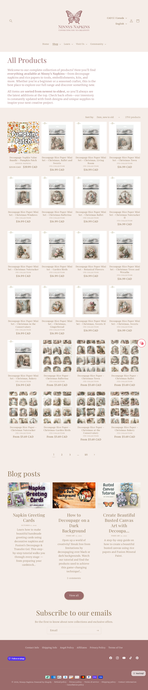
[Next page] (94, 454)
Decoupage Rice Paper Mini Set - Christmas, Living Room (91, 160)
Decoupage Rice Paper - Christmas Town (91, 377)
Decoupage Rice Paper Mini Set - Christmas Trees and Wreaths (124, 269)
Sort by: (89, 117)
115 (86, 454)
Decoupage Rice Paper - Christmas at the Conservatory (91, 430)
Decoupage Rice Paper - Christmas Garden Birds (57, 428)
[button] (11, 21)
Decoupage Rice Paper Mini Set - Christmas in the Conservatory (23, 324)
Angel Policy (67, 647)
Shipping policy (109, 682)
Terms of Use (115, 647)
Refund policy (60, 682)
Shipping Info (49, 647)
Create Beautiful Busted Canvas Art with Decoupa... (119, 522)
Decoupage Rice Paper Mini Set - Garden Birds (57, 268)
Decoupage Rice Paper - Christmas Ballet (124, 377)
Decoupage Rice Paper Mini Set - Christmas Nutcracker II (124, 215)
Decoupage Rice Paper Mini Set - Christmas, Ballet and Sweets (57, 160)
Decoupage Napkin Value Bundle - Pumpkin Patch (23, 159)
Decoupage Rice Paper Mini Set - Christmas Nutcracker (23, 268)
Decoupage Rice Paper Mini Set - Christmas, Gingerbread (57, 324)
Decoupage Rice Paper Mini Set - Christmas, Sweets (124, 322)
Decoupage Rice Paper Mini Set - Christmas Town (124, 159)
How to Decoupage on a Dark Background (74, 522)
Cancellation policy (75, 685)
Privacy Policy (98, 647)
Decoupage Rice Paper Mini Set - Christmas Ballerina (57, 213)
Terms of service (91, 682)
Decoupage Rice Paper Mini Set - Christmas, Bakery (23, 377)
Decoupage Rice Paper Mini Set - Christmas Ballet (91, 213)
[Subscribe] (97, 630)
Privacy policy (75, 682)
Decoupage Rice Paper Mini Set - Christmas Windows (23, 213)
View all (74, 595)
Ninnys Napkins (26, 682)
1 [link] (53, 454)
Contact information (127, 682)
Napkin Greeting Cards (29, 517)
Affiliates (82, 647)
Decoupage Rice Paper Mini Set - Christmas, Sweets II (91, 322)
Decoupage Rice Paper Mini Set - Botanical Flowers (91, 268)
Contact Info (32, 647)
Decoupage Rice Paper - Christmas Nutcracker (23, 428)
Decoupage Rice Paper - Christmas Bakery (124, 428)
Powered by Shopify (43, 682)
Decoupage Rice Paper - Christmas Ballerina (57, 377)
